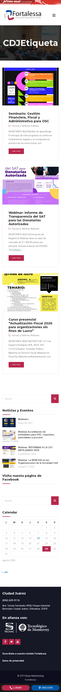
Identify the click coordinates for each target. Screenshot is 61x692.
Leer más (16, 151)
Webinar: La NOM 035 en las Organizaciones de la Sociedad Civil (38, 461)
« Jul (5, 572)
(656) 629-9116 (11, 600)
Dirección (47, 687)
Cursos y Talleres (21, 126)
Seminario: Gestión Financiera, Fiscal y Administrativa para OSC (29, 117)
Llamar (17, 687)
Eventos (35, 126)
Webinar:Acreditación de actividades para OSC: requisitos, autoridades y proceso (36, 434)
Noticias (35, 228)
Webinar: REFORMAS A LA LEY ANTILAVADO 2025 (35, 449)
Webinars (23, 419)
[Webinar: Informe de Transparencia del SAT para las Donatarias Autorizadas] (30, 186)
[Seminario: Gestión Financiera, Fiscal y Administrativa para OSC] (30, 87)
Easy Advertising (34, 675)
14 (38, 538)
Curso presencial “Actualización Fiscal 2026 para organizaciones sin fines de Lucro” (30, 325)
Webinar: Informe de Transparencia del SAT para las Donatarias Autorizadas (27, 218)
